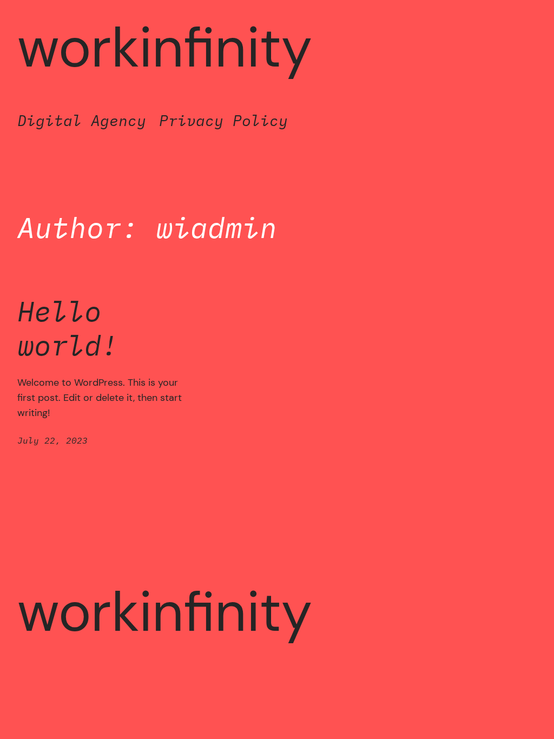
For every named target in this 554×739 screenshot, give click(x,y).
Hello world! (67, 328)
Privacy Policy (223, 120)
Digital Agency (81, 120)
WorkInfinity (164, 47)
